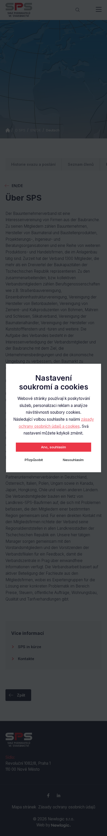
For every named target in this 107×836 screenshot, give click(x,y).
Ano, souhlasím (53, 447)
